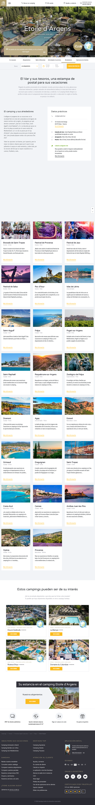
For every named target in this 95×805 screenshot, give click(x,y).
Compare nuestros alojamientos (11, 767)
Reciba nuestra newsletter (9, 761)
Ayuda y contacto (38, 761)
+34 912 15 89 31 (14, 790)
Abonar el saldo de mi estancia (42, 773)
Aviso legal (36, 779)
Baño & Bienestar (40, 60)
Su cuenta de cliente (39, 764)
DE (82, 765)
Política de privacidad (39, 781)
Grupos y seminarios (7, 776)
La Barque (54, 630)
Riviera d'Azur (13, 665)
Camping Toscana (38, 751)
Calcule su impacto (39, 767)
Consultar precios (74, 66)
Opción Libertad (38, 787)
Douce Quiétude (14, 630)
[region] (47, 191)
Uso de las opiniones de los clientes (44, 784)
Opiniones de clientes (82, 60)
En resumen (12, 60)
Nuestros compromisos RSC (10, 773)
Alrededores (68, 60)
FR (79, 765)
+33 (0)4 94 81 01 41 (60, 116)
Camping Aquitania (39, 745)
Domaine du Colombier (59, 665)
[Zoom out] (92, 211)
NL (68, 765)
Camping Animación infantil (10, 745)
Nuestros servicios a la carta (10, 779)
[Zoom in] (92, 208)
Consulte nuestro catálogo (9, 764)
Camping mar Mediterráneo (10, 751)
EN (72, 765)
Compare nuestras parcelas (9, 770)
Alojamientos (26, 60)
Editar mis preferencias (40, 790)
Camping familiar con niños (9, 748)
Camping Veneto (38, 748)
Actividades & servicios (54, 60)
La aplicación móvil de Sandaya (42, 770)
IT (85, 765)
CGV (34, 776)
